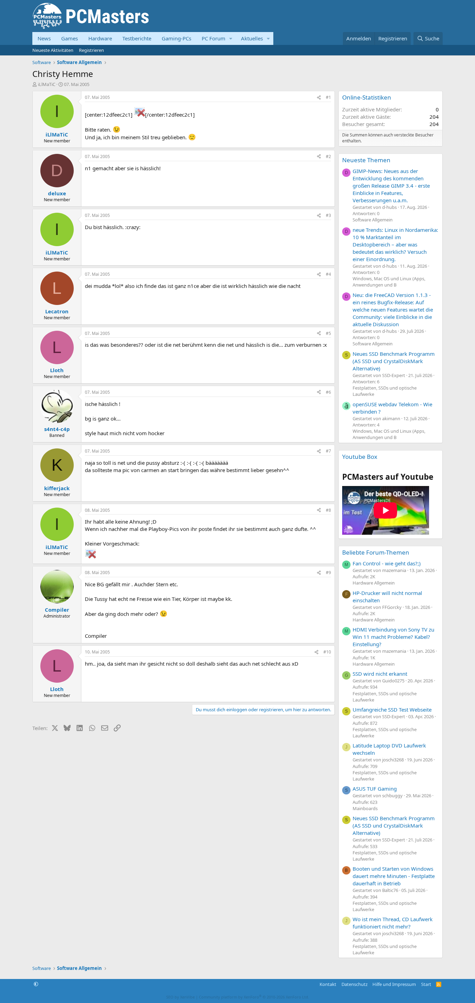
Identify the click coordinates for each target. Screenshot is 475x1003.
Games (69, 38)
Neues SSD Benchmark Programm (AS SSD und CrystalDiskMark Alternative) (394, 361)
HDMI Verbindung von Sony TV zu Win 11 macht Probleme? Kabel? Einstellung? (393, 637)
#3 (328, 215)
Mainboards (365, 808)
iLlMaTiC (46, 84)
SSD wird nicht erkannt (380, 673)
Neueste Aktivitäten (52, 50)
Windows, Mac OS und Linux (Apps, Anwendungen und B (389, 281)
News (44, 38)
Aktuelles (252, 38)
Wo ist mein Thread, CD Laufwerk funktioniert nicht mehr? (393, 923)
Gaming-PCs (176, 38)
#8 (328, 510)
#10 (327, 652)
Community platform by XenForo (254, 997)
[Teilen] (318, 98)
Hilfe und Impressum (394, 984)
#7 (328, 451)
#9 (328, 572)
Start (426, 984)
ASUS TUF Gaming (375, 788)
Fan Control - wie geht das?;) (387, 563)
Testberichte (136, 38)
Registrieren (91, 50)
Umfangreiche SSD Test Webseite (392, 709)
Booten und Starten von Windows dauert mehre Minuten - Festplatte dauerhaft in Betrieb (394, 876)
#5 (328, 333)
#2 (328, 156)
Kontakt (328, 984)
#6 (328, 392)
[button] (231, 38)
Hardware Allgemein (374, 583)
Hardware (100, 38)
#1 (328, 97)
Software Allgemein (373, 220)
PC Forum (213, 38)
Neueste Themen (366, 160)
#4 (328, 274)
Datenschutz (354, 984)
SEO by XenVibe (180, 997)
